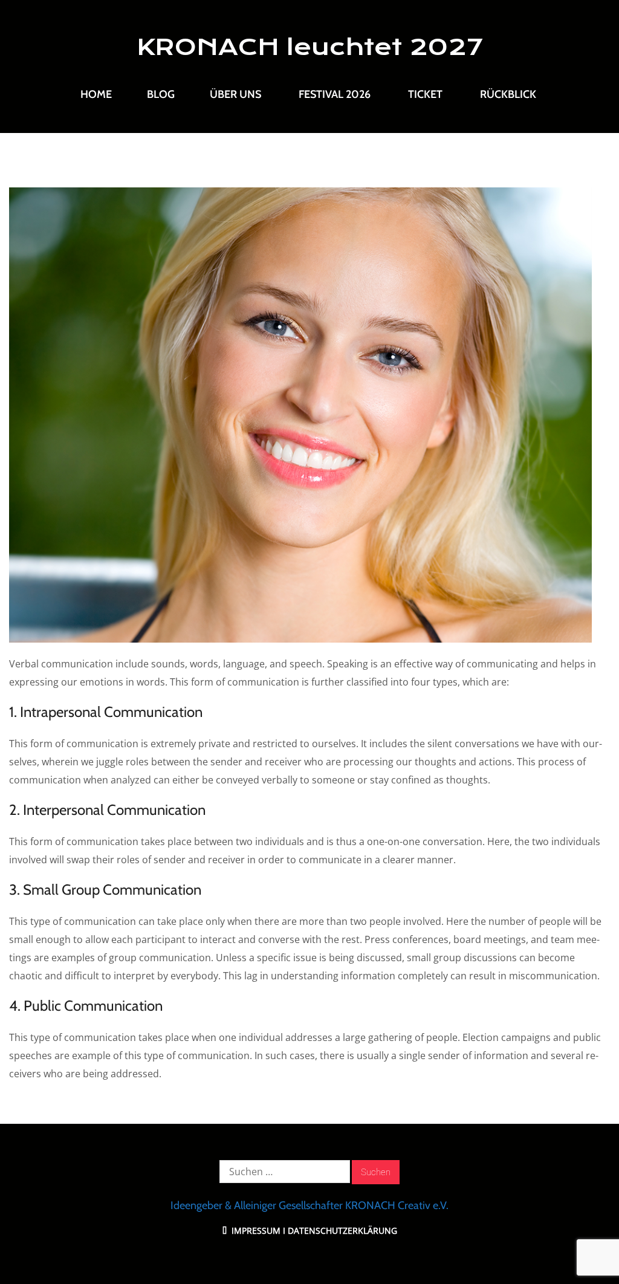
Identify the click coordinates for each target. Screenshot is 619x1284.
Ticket (425, 94)
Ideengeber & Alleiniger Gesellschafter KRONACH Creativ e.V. (309, 1205)
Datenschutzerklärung (342, 1230)
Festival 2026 (335, 94)
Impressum (254, 1230)
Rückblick (508, 94)
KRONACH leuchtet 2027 (310, 47)
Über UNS (235, 94)
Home (96, 94)
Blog (161, 94)
